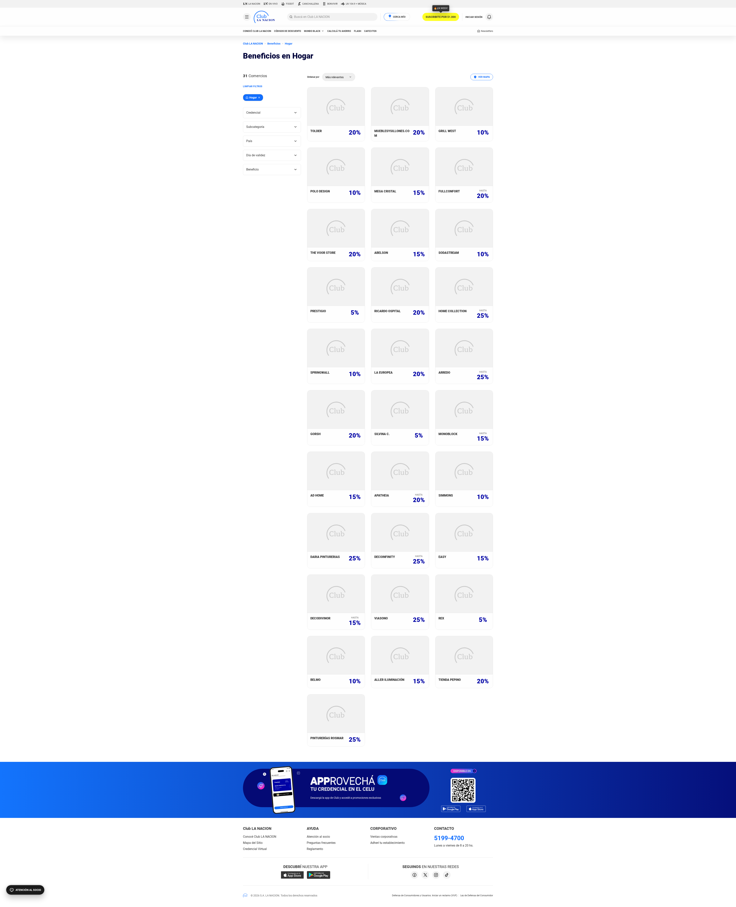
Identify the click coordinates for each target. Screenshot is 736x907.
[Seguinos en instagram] (436, 875)
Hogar (288, 43)
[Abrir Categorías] (247, 17)
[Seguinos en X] (425, 875)
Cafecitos (370, 31)
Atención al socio (318, 836)
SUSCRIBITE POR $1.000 (441, 16)
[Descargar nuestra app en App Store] (292, 875)
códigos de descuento (287, 31)
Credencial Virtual (255, 849)
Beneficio (252, 169)
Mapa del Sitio (253, 843)
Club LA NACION (253, 43)
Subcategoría (255, 127)
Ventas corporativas (383, 836)
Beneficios (273, 43)
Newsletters (487, 31)
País (249, 141)
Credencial (253, 112)
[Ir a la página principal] (264, 17)
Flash (357, 31)
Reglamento (315, 849)
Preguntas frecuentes (321, 843)
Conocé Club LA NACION (259, 836)
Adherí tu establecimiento (387, 843)
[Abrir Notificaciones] (489, 17)
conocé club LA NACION (257, 31)
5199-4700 (449, 838)
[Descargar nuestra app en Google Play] (318, 875)
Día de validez (255, 155)
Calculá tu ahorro (339, 31)
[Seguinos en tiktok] (447, 875)
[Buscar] (291, 16)
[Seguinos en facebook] (414, 875)
